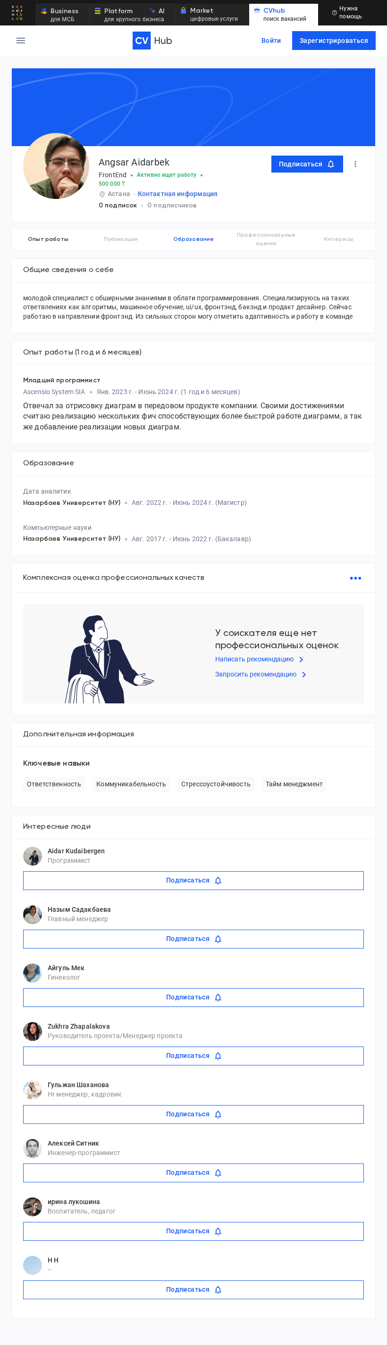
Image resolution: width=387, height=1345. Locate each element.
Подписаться (300, 164)
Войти (271, 40)
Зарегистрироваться (334, 40)
